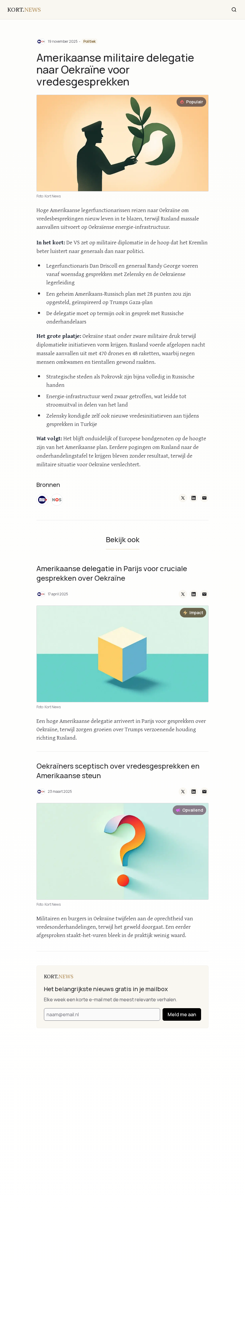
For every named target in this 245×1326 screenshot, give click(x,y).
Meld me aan (182, 1014)
